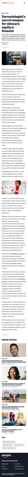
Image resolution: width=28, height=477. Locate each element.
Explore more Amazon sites (10, 461)
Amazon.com (4, 473)
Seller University (7, 445)
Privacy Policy (16, 473)
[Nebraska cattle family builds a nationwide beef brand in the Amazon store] (14, 396)
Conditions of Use (10, 473)
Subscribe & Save (19, 445)
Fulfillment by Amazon (17, 254)
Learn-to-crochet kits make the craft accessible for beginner (12, 430)
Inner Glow (22, 112)
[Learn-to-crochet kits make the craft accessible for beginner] (14, 419)
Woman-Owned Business (9, 448)
